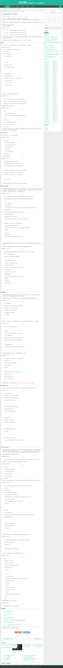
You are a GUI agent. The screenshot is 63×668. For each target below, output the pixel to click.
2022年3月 (46, 68)
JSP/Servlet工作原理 (7, 613)
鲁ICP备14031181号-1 (38, 666)
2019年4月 (46, 88)
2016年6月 (46, 109)
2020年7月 (54, 78)
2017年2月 (46, 104)
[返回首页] (2, 11)
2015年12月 (47, 113)
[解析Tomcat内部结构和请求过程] (7, 645)
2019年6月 (46, 87)
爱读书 (12, 6)
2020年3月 (54, 81)
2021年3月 (46, 75)
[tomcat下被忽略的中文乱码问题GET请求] (17, 647)
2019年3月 (54, 88)
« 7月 (45, 22)
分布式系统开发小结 (7, 659)
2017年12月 (47, 98)
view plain (6, 28)
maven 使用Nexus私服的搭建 (28, 656)
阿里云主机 (29, 666)
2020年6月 (46, 80)
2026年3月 (46, 62)
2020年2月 (46, 82)
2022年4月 (54, 67)
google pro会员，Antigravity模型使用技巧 (51, 39)
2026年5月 (54, 61)
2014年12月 (47, 120)
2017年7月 (54, 101)
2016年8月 (46, 108)
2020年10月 (47, 77)
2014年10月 (47, 122)
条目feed (46, 127)
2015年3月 (54, 118)
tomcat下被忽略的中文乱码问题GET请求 (30, 655)
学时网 (8, 627)
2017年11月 (55, 98)
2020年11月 (55, 76)
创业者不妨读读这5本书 (37, 638)
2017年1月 (54, 104)
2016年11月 (55, 106)
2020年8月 (46, 78)
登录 (60, 8)
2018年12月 (47, 91)
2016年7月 (54, 108)
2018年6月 (46, 94)
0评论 (26, 16)
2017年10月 (47, 99)
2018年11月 (55, 91)
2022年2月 (54, 68)
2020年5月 (54, 80)
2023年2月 (46, 65)
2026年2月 (54, 62)
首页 (3, 6)
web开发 (9, 11)
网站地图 (22, 6)
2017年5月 (54, 102)
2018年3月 (54, 96)
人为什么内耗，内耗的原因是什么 (50, 56)
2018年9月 (54, 92)
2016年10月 (47, 107)
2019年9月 (54, 85)
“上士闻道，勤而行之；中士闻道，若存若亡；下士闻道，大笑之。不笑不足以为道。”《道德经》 (53, 54)
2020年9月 (54, 77)
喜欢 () (19, 632)
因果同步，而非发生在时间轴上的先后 (50, 40)
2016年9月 (54, 107)
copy (8, 28)
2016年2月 (46, 112)
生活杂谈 (17, 6)
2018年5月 (54, 94)
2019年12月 (47, 83)
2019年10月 (47, 85)
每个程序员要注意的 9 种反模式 (8, 638)
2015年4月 (46, 118)
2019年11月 (55, 83)
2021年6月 (46, 73)
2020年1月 (54, 82)
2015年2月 (46, 119)
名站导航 (27, 6)
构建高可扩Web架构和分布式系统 (29, 659)
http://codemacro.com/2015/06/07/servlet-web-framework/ (14, 624)
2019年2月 (46, 89)
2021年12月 (55, 70)
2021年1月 (54, 75)
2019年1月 (54, 89)
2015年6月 (46, 117)
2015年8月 (46, 115)
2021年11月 (47, 71)
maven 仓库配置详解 (7, 658)
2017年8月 (46, 101)
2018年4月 (46, 96)
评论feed (46, 129)
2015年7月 (54, 115)
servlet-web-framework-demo (26, 40)
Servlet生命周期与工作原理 (8, 611)
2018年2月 (46, 97)
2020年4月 (46, 81)
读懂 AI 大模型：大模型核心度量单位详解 (51, 37)
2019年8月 (46, 86)
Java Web (12, 11)
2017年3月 (54, 103)
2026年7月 (46, 61)
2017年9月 (54, 99)
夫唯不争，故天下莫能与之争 (49, 45)
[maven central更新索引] (28, 644)
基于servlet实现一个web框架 (9, 14)
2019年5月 (54, 87)
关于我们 (32, 6)
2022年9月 (46, 66)
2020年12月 (47, 76)
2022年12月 (55, 65)
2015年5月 (54, 117)
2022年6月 (46, 67)
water (9, 16)
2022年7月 (54, 66)
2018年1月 (54, 97)
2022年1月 (46, 70)
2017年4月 (46, 103)
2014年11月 (55, 120)
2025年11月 (55, 64)
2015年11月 (55, 113)
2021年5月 (54, 73)
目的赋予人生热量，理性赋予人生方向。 (51, 49)
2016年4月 (46, 110)
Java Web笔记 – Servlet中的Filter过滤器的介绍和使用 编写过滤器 (14, 620)
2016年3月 (54, 110)
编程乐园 (7, 6)
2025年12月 (47, 64)
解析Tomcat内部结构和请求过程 (8, 655)
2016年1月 (54, 112)
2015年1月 (54, 119)
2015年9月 (54, 114)
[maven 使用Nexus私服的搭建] (38, 644)
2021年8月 (46, 72)
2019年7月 (54, 86)
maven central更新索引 (7, 656)
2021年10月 (55, 71)
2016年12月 (47, 106)
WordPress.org (47, 130)
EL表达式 (5, 615)
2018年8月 (46, 93)
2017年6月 (46, 102)
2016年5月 (54, 109)
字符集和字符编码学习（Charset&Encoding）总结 (31, 658)
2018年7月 (54, 93)
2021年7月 (54, 72)
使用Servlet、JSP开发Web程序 (9, 617)
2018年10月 (47, 92)
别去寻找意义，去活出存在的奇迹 (50, 47)
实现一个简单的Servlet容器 (8, 622)
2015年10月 (47, 114)
